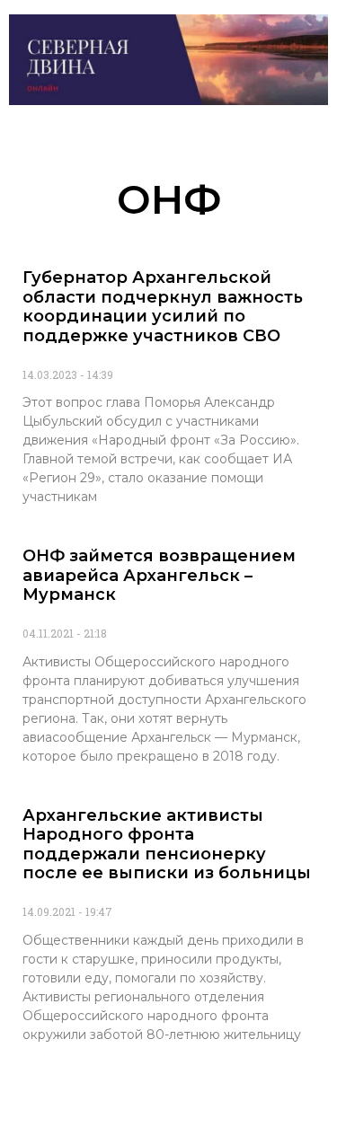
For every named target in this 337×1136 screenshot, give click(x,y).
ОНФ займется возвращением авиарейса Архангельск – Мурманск (159, 575)
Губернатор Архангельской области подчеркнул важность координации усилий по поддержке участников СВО (162, 307)
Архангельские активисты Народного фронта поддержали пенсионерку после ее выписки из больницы (166, 845)
